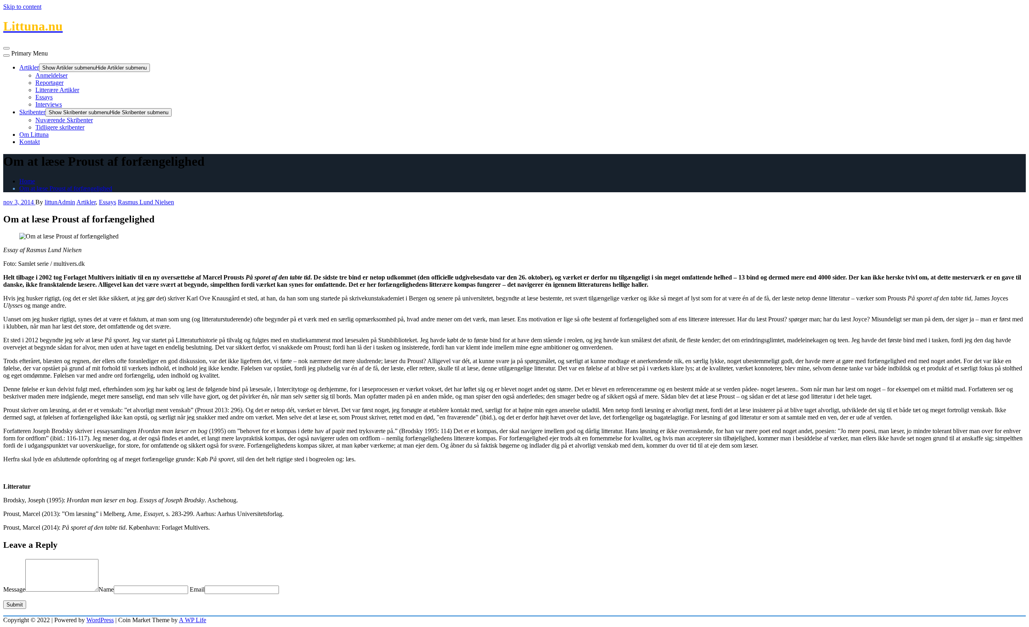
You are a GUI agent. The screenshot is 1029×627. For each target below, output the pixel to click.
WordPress (100, 620)
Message (14, 589)
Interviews (48, 104)
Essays (44, 97)
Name (106, 589)
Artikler (29, 67)
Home (27, 181)
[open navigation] (6, 48)
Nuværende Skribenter (64, 120)
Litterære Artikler (57, 89)
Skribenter (32, 112)
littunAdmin (60, 202)
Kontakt (29, 141)
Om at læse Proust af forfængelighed (65, 188)
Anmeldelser (51, 75)
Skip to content (22, 6)
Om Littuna (34, 134)
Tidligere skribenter (59, 127)
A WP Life (192, 620)
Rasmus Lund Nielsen (146, 202)
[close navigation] (6, 55)
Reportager (49, 82)
